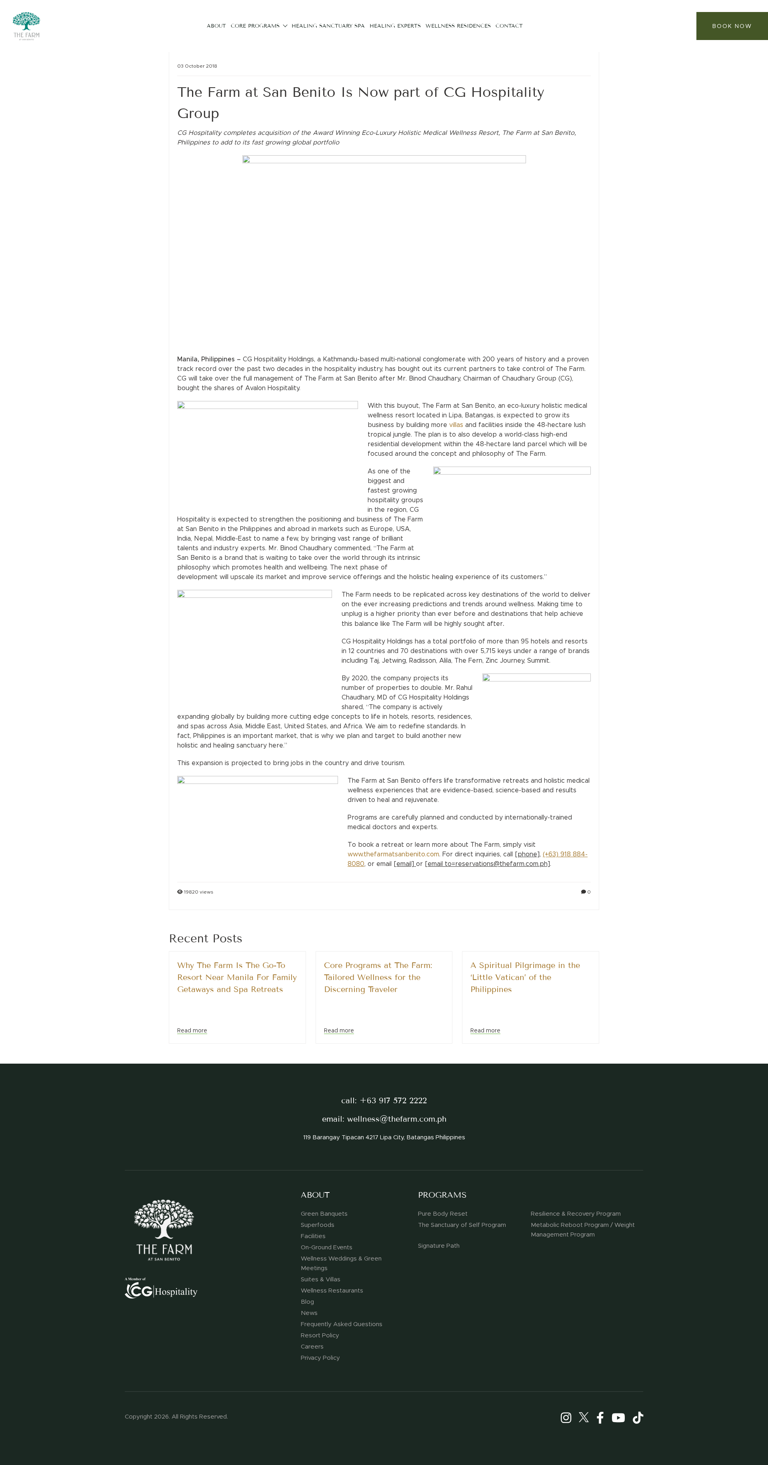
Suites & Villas (320, 1279)
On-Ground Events (326, 1247)
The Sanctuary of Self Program (462, 1225)
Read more (192, 1030)
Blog (307, 1301)
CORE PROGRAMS (255, 26)
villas (456, 425)
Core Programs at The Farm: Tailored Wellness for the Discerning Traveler (378, 977)
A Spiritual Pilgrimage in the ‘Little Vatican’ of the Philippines (525, 977)
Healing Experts (395, 26)
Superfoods (317, 1225)
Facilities (313, 1236)
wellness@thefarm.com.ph (396, 1119)
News (309, 1313)
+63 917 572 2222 (393, 1100)
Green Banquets (324, 1213)
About (216, 26)
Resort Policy (320, 1335)
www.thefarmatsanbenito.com (393, 854)
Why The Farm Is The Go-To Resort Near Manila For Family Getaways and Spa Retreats (237, 977)
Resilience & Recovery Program (576, 1213)
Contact (509, 26)
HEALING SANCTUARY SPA (328, 26)
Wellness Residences (458, 26)
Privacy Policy (320, 1357)
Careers (312, 1346)
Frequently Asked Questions (341, 1324)
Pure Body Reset (443, 1213)
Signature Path (439, 1245)
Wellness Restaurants (332, 1290)
